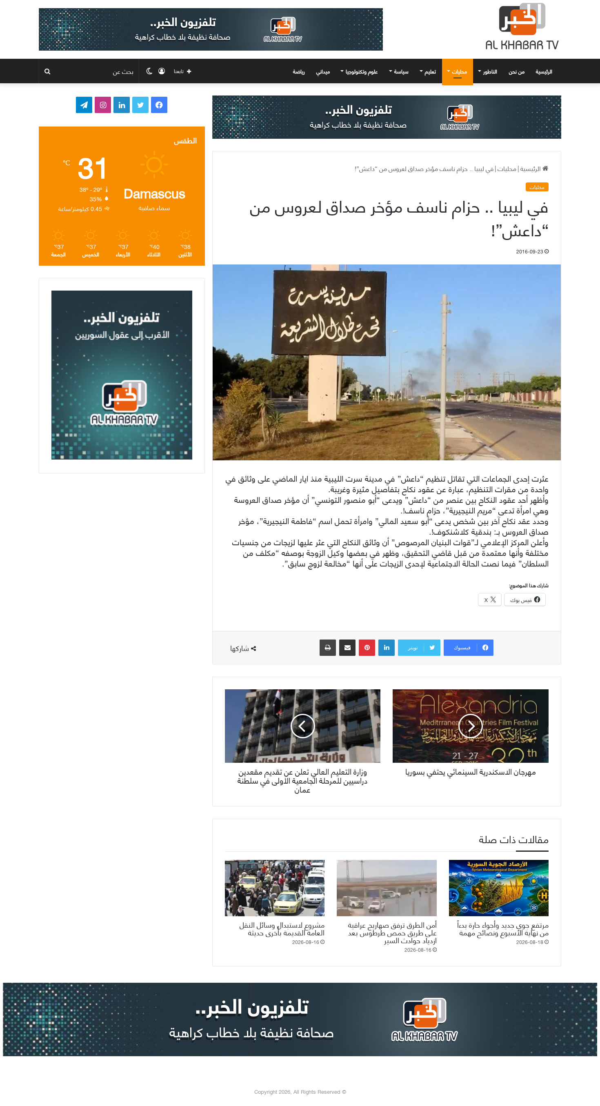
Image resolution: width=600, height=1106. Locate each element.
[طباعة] (328, 648)
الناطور (490, 71)
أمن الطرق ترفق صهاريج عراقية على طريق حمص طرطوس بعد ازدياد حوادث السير (392, 931)
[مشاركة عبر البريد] (347, 648)
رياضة (299, 71)
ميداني (323, 71)
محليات (459, 71)
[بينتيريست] (367, 648)
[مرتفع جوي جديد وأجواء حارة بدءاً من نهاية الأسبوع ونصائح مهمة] (499, 888)
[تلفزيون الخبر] (520, 26)
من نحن (516, 71)
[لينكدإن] (386, 648)
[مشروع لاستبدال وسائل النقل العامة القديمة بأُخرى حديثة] (274, 888)
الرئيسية (545, 71)
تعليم (430, 71)
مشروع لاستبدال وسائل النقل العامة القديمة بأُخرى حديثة (282, 928)
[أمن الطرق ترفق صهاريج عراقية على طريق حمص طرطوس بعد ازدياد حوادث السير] (386, 888)
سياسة (401, 71)
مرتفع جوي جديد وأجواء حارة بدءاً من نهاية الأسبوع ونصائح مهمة (503, 928)
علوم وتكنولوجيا (362, 71)
